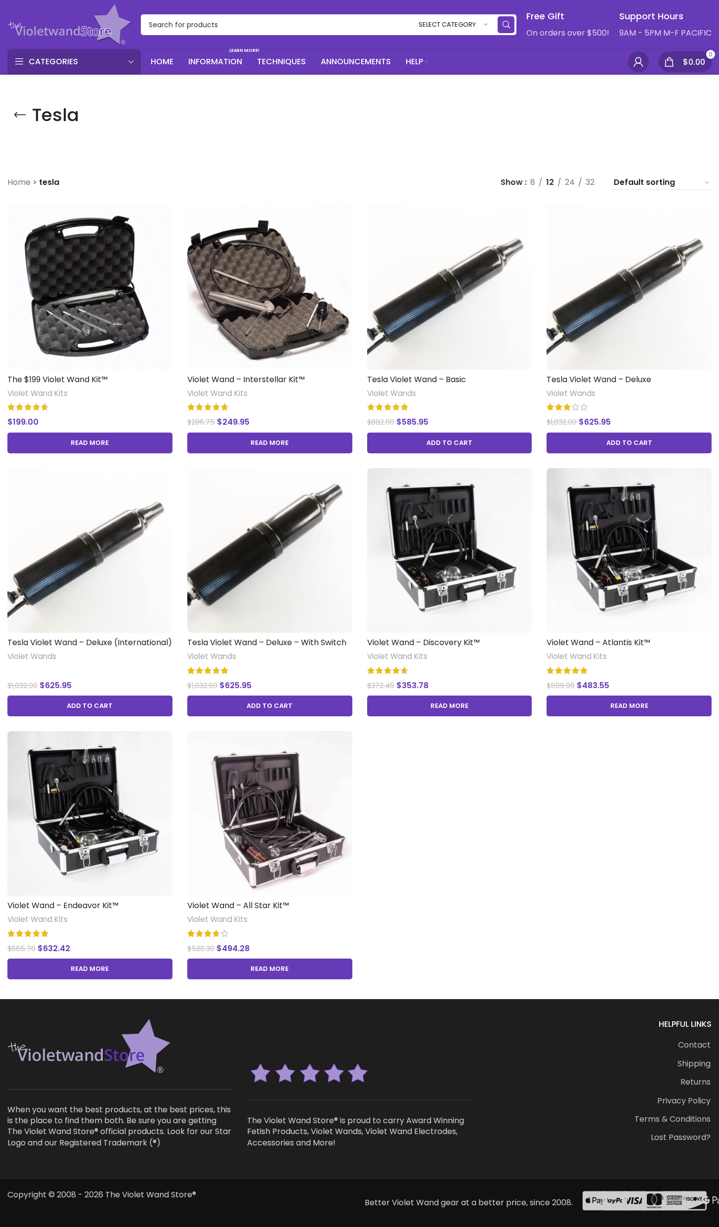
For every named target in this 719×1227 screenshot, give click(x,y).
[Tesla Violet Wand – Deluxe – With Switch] (269, 550)
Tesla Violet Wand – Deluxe (599, 379)
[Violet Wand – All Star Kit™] (269, 813)
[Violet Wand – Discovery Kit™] (449, 550)
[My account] (638, 62)
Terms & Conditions (672, 1119)
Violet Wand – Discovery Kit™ (423, 642)
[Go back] (19, 115)
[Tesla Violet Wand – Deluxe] (629, 287)
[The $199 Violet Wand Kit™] (89, 287)
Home (19, 182)
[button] (449, 443)
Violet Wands (391, 393)
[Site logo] (69, 24)
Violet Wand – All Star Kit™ (238, 905)
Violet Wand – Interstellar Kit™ (246, 379)
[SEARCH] (506, 24)
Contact (694, 1045)
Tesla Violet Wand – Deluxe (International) (89, 642)
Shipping (694, 1063)
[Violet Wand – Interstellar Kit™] (269, 287)
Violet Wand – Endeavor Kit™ (63, 905)
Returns (695, 1082)
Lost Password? (681, 1137)
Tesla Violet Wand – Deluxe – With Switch (266, 642)
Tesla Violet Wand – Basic (416, 379)
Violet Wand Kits (37, 393)
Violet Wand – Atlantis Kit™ (598, 642)
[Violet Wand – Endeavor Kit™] (89, 813)
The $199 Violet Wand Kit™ (57, 379)
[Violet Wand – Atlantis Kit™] (629, 550)
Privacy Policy (684, 1101)
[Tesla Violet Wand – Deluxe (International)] (89, 550)
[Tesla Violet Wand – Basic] (449, 287)
